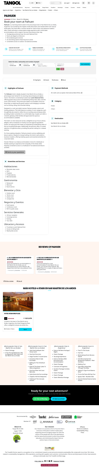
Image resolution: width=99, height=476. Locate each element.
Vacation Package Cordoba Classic (61, 369)
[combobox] (46, 65)
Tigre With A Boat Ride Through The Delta (84, 367)
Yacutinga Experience (60, 356)
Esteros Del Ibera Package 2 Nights (62, 351)
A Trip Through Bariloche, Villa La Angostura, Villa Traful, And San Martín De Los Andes (14, 354)
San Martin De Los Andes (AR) (59, 123)
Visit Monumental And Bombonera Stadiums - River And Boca (86, 360)
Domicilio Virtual (18, 433)
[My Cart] (89, 3)
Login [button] (67, 3)
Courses (73, 7)
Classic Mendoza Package (61, 377)
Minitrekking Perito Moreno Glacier (86, 355)
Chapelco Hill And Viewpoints (37, 376)
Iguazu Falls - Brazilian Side (86, 376)
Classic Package (9, 350)
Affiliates (82, 427)
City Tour (80, 353)
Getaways (60, 7)
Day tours (27, 7)
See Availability (85, 64)
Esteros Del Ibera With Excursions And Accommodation (60, 360)
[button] (56, 2)
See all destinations (18, 7)
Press (82, 432)
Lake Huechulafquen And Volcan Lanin (36, 351)
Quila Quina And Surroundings (38, 374)
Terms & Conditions (82, 429)
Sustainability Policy (82, 430)
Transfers (53, 7)
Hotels (78, 7)
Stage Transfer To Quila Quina (38, 356)
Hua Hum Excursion (35, 354)
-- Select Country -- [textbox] (42, 66)
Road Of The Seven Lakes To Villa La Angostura (37, 367)
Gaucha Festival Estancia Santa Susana (87, 379)
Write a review (9, 281)
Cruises (66, 7)
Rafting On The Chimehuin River (37, 363)
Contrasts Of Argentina (60, 366)
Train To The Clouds (83, 350)
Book (25, 329)
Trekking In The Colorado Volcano (36, 379)
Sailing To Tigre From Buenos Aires (86, 371)
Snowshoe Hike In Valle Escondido (36, 359)
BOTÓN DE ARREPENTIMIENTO (50, 465)
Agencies (76, 3)
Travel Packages (36, 7)
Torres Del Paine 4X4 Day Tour (87, 374)
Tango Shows (45, 7)
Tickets (84, 7)
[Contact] (83, 3)
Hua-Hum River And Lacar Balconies (36, 371)
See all (20, 281)
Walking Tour (82, 364)
